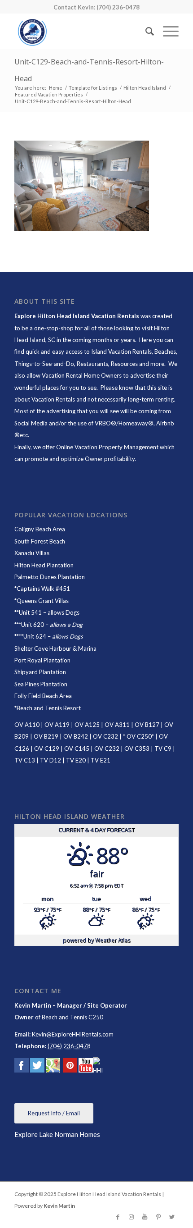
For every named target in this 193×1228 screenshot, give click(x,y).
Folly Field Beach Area (43, 695)
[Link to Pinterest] (158, 1216)
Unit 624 (34, 636)
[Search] (145, 31)
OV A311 (117, 724)
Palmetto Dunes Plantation (49, 576)
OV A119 (57, 724)
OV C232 (105, 736)
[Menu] (166, 31)
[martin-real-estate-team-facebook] (21, 1067)
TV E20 (76, 760)
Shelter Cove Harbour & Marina (55, 648)
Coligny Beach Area (39, 529)
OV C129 (46, 748)
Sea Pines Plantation (40, 684)
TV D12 (50, 760)
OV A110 (26, 724)
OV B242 (75, 736)
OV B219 (46, 736)
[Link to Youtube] (145, 1216)
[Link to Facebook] (118, 1216)
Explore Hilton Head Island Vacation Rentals (76, 316)
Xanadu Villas (31, 553)
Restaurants (92, 363)
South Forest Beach (39, 541)
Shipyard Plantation (40, 672)
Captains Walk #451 (43, 588)
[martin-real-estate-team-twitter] (37, 1067)
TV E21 (100, 760)
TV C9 (162, 748)
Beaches (165, 351)
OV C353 (136, 748)
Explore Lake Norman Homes (57, 1134)
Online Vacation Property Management (107, 447)
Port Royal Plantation (42, 660)
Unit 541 (30, 612)
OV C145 (76, 748)
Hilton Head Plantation (44, 565)
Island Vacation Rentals (121, 351)
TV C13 (24, 760)
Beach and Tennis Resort (49, 708)
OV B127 (147, 724)
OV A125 (87, 724)
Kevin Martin (59, 1205)
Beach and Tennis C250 (72, 1017)
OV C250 (138, 736)
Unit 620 (32, 624)
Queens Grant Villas (43, 600)
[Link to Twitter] (172, 1216)
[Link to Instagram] (131, 1216)
